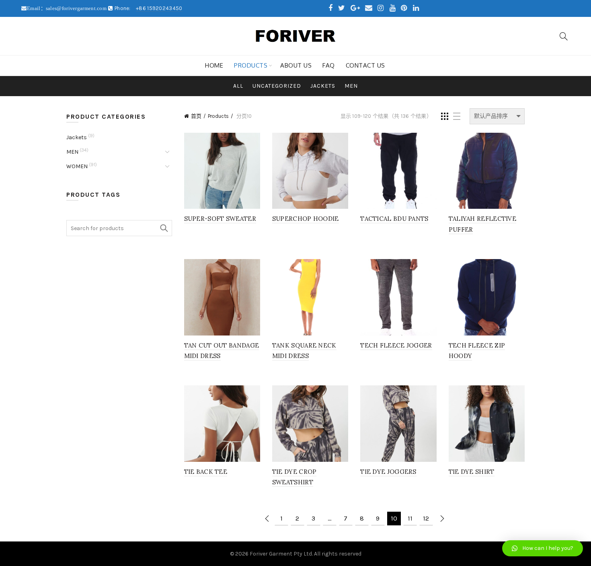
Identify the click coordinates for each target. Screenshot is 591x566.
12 (426, 518)
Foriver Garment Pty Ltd (281, 553)
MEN (351, 85)
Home (214, 65)
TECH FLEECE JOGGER (396, 345)
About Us (296, 65)
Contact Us (365, 65)
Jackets (322, 85)
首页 (196, 116)
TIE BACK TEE (206, 471)
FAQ (328, 65)
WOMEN (77, 166)
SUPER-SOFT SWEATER (220, 218)
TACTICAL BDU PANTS (394, 218)
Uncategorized (276, 85)
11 (410, 518)
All (238, 85)
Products (250, 65)
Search (164, 228)
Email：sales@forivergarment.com (67, 8)
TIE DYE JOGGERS (388, 471)
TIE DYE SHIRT (472, 471)
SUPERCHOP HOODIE (305, 218)
